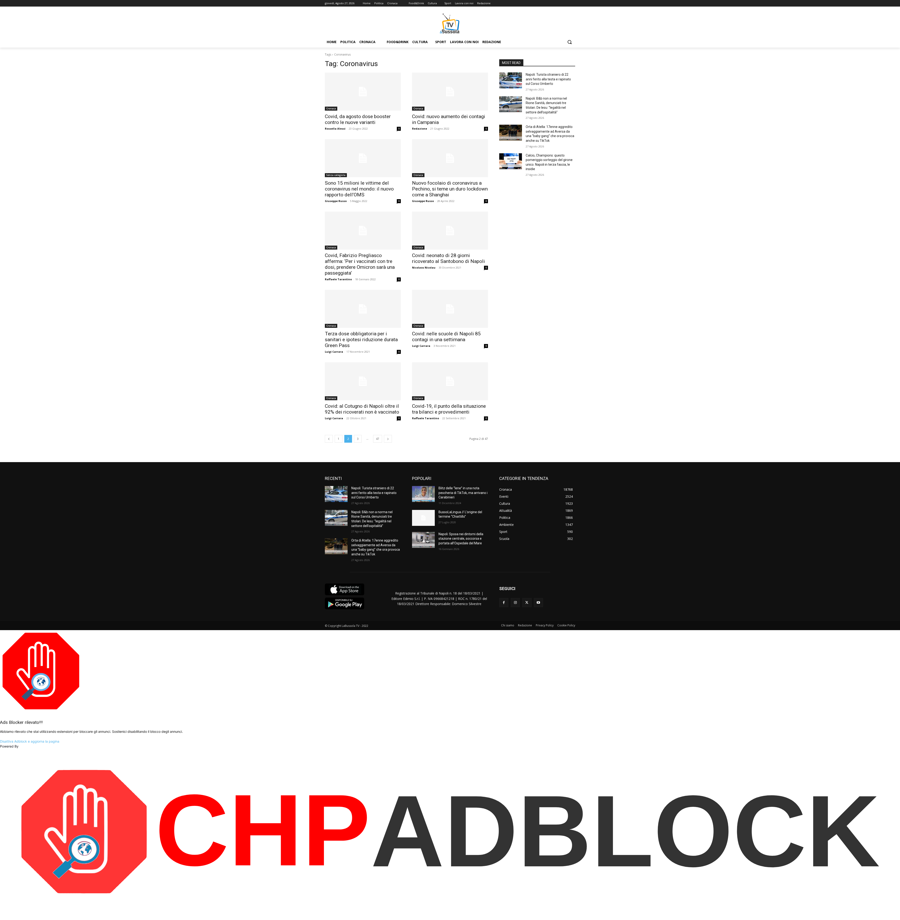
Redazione (419, 128)
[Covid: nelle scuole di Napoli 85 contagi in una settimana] (450, 309)
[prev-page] (329, 439)
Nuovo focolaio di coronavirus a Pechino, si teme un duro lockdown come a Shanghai (450, 189)
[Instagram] (515, 602)
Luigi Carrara (334, 351)
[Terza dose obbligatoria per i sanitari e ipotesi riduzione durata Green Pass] (363, 309)
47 (377, 439)
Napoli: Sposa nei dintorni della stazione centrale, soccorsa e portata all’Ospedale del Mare (461, 538)
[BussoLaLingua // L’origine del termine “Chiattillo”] (423, 518)
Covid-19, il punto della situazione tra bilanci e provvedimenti (449, 409)
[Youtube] (538, 602)
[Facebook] (503, 602)
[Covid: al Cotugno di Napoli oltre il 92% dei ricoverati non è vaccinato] (363, 381)
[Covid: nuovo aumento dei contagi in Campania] (450, 92)
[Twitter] (526, 602)
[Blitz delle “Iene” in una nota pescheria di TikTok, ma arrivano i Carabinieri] (423, 494)
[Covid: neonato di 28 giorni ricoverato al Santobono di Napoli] (450, 231)
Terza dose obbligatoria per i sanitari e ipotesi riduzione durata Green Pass (361, 339)
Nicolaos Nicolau (423, 267)
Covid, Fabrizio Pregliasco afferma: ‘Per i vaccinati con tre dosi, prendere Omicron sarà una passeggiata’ (360, 264)
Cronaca (331, 108)
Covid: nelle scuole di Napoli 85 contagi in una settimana (446, 336)
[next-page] (388, 439)
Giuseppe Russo (336, 201)
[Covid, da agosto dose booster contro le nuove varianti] (363, 92)
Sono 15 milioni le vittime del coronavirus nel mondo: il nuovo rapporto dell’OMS (359, 189)
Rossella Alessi (335, 128)
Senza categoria (335, 175)
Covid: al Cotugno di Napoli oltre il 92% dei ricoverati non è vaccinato (362, 409)
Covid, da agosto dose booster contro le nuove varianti (358, 119)
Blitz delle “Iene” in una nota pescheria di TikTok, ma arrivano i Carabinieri (463, 492)
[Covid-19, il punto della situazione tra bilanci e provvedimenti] (450, 381)
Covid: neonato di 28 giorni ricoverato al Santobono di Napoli (448, 258)
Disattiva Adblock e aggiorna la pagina (29, 741)
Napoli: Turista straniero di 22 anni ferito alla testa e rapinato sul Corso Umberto (548, 79)
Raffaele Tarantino (338, 279)
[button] (569, 42)
